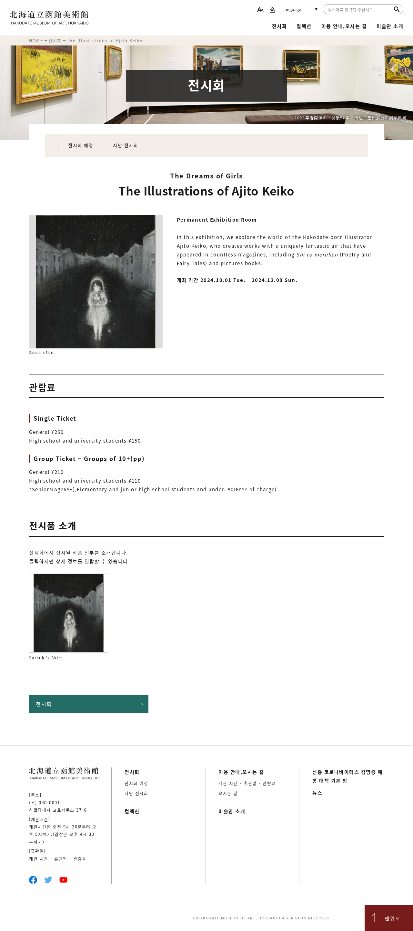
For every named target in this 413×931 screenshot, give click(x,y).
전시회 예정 (80, 145)
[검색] (396, 9)
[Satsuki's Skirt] (68, 613)
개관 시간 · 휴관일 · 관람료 (57, 859)
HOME (36, 40)
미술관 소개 (390, 26)
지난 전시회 (125, 145)
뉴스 (317, 792)
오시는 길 (228, 793)
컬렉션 (304, 26)
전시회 (279, 26)
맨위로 (393, 918)
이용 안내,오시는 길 (344, 26)
